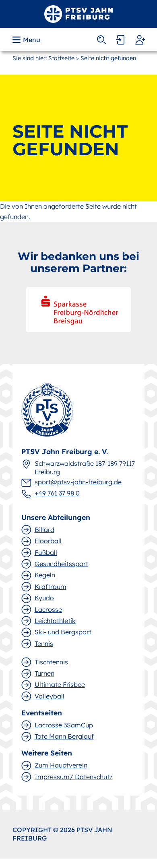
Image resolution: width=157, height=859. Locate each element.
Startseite (61, 58)
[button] (27, 39)
